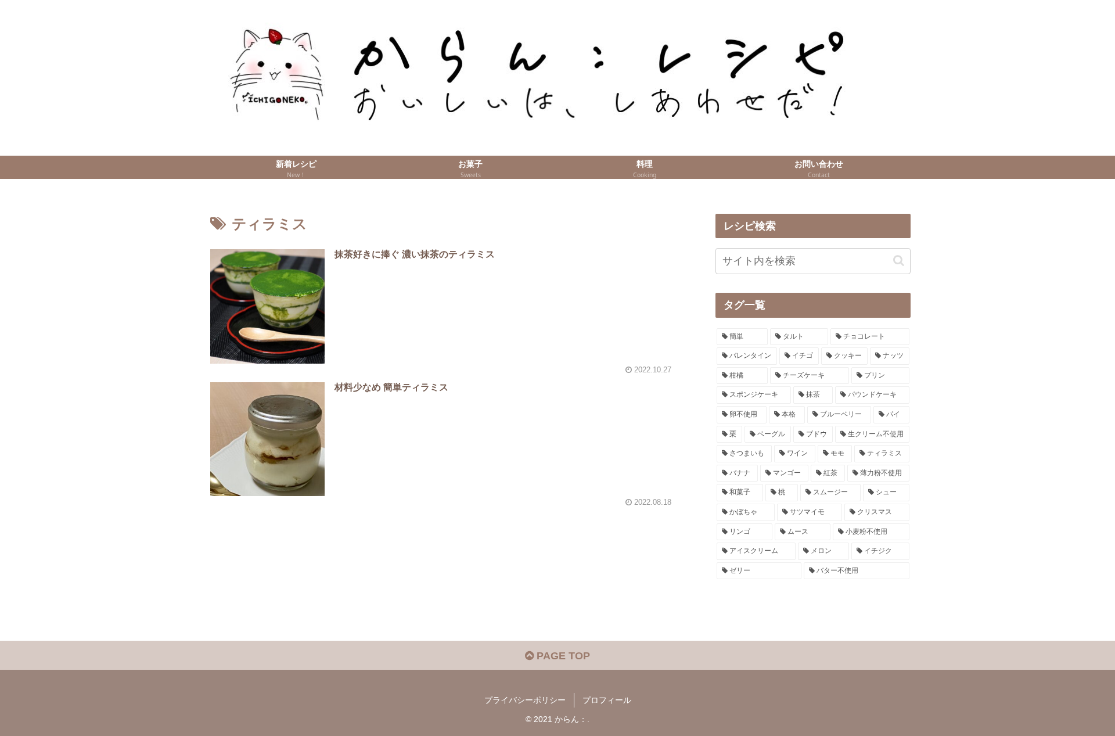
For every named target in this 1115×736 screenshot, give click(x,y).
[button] (899, 260)
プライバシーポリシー (525, 700)
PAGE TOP (562, 656)
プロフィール (606, 700)
